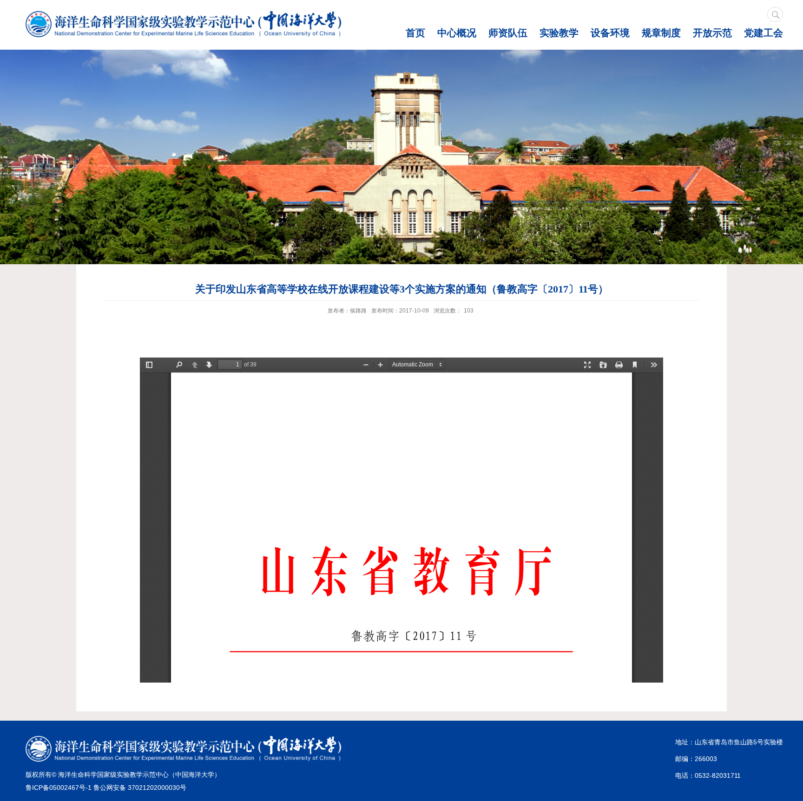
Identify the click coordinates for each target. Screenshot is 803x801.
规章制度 (661, 32)
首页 (415, 32)
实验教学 (559, 32)
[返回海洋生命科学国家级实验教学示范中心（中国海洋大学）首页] (186, 25)
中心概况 (456, 32)
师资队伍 (507, 32)
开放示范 (712, 32)
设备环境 (610, 32)
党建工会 (763, 32)
